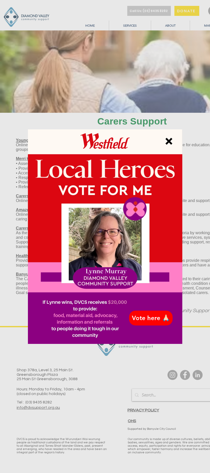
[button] (169, 141)
